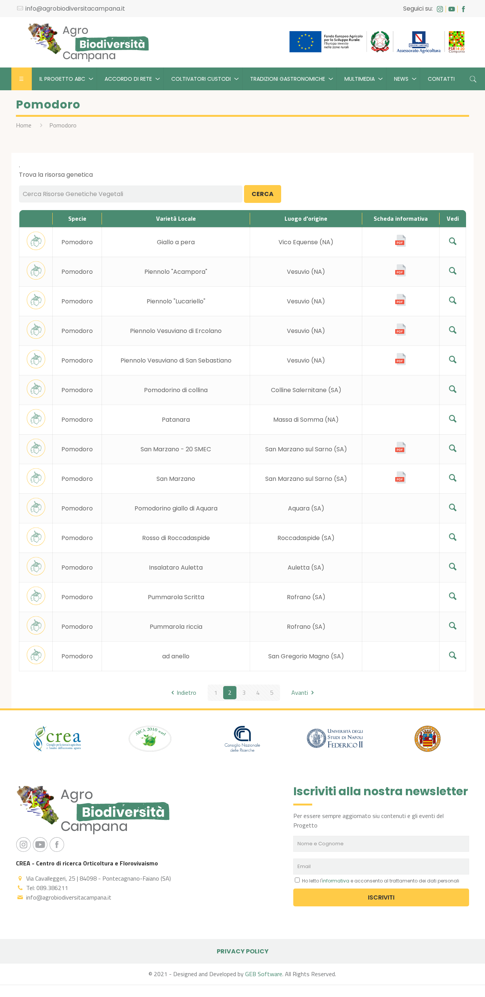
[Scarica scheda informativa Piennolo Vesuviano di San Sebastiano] (400, 363)
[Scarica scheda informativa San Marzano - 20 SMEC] (400, 451)
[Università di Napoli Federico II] (335, 740)
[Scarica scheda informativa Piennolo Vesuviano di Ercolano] (400, 333)
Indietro (186, 692)
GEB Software (263, 973)
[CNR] (242, 740)
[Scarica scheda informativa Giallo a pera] (400, 244)
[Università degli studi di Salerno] (427, 740)
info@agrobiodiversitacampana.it (75, 8)
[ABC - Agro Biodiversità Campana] (88, 42)
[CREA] (57, 740)
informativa (335, 881)
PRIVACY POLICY (243, 951)
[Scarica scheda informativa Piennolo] (400, 274)
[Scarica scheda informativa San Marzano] (400, 481)
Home (23, 125)
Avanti (299, 692)
